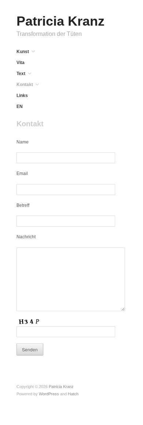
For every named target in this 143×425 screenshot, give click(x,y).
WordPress (49, 394)
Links (22, 95)
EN (19, 106)
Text (20, 73)
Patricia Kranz (60, 21)
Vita (20, 62)
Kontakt (24, 84)
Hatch (73, 394)
